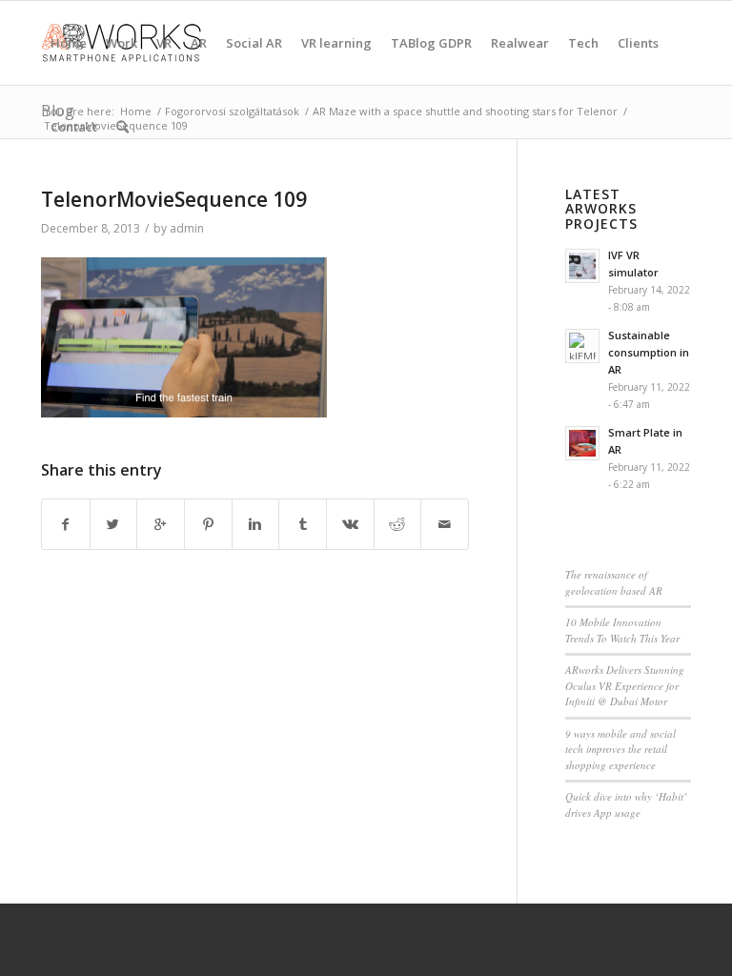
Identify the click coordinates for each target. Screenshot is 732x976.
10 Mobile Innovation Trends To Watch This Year (622, 630)
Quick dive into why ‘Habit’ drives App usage (626, 804)
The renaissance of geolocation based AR (613, 582)
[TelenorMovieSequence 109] (184, 412)
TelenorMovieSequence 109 (174, 199)
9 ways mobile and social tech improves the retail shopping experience (620, 749)
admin (187, 228)
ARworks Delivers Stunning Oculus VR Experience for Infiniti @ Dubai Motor (624, 685)
